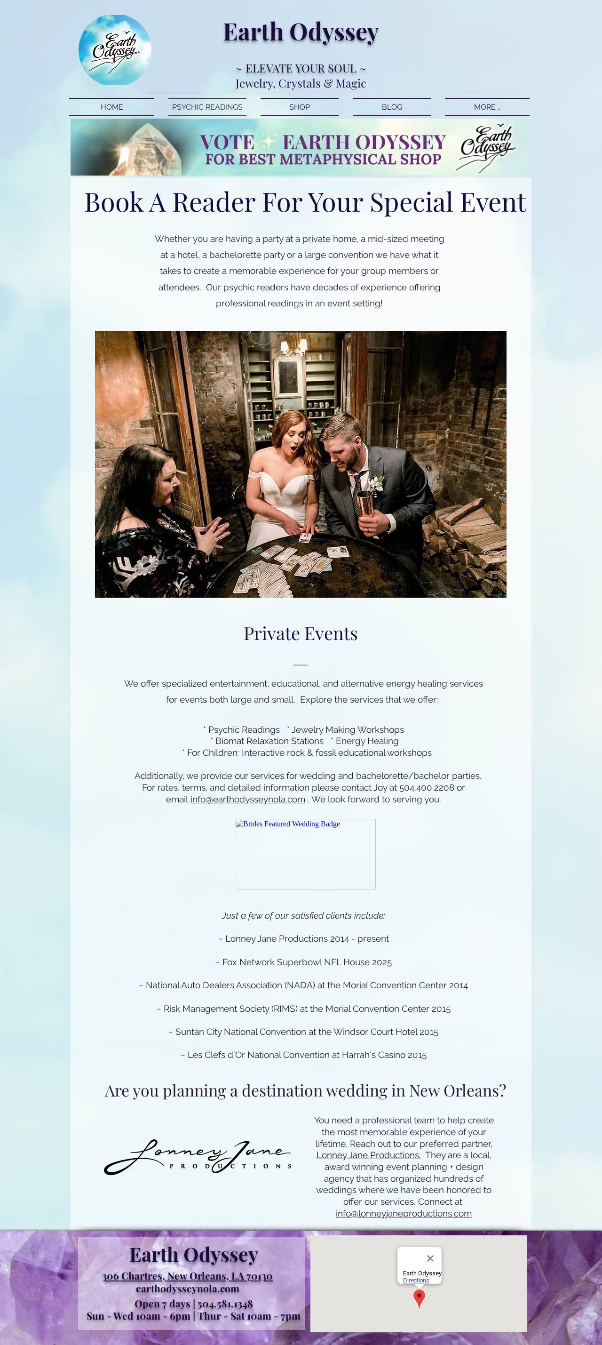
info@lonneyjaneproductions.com (404, 1213)
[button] (301, 464)
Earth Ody (278, 31)
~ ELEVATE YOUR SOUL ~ (301, 67)
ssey (356, 31)
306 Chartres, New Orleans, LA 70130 (187, 1275)
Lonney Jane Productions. (369, 1155)
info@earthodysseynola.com (247, 799)
